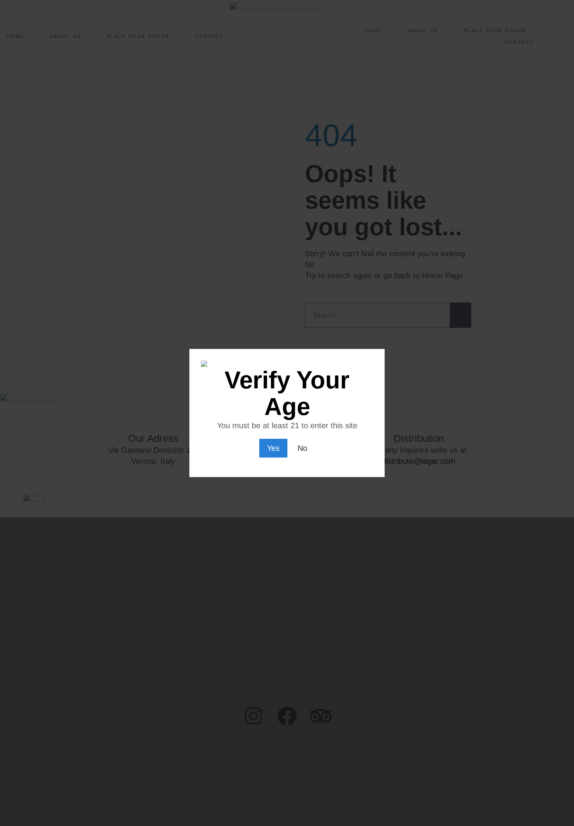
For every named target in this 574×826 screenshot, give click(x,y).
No (302, 448)
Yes (273, 448)
